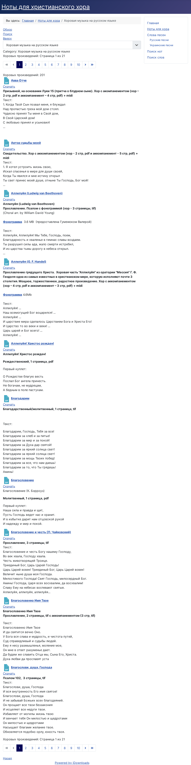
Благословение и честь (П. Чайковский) (41, 532)
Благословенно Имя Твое (30, 600)
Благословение (22, 480)
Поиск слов (155, 57)
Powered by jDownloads (72, 763)
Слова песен (156, 35)
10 (78, 65)
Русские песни (159, 39)
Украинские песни (161, 45)
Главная (153, 23)
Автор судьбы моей (26, 143)
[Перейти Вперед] (85, 64)
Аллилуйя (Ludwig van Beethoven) (37, 193)
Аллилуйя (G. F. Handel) (28, 262)
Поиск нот (154, 51)
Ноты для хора (158, 29)
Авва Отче (19, 80)
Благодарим (20, 398)
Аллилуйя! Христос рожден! (32, 343)
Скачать (9, 86)
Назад (7, 758)
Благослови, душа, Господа (31, 667)
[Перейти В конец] (92, 64)
